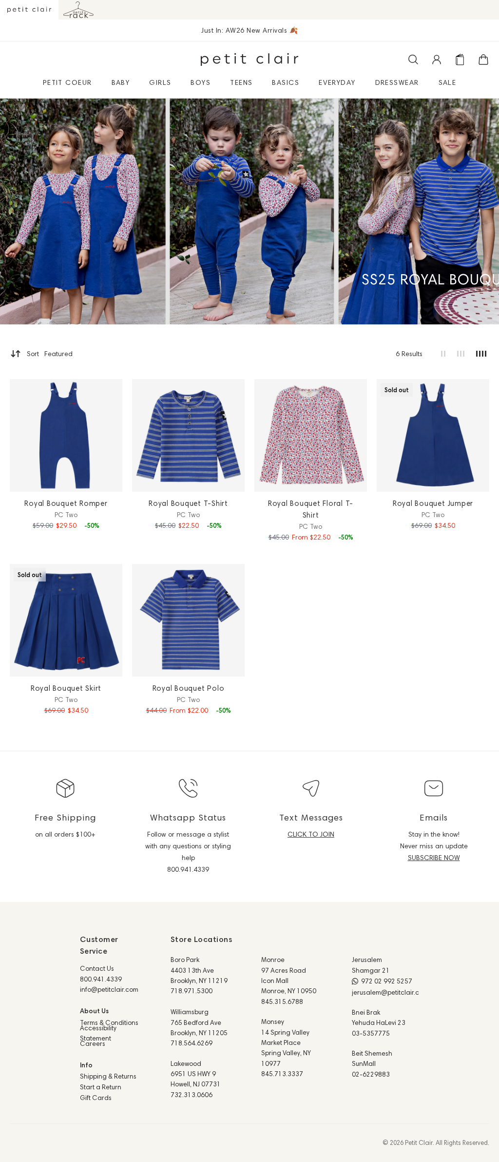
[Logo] (249, 59)
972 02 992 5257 (386, 981)
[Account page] (436, 59)
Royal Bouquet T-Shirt (188, 503)
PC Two (66, 514)
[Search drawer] (413, 59)
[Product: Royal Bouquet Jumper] (433, 435)
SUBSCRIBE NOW (434, 857)
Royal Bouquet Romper (65, 503)
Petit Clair (419, 1142)
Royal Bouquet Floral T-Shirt (310, 509)
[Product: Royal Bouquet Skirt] (66, 620)
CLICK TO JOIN (311, 834)
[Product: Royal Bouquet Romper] (66, 435)
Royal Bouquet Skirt (66, 688)
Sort (50, 353)
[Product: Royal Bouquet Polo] (188, 620)
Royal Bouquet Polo (189, 688)
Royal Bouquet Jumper (433, 503)
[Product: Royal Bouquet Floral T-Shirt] (310, 435)
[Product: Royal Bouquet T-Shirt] (188, 435)
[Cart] (483, 59)
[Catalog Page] (460, 59)
